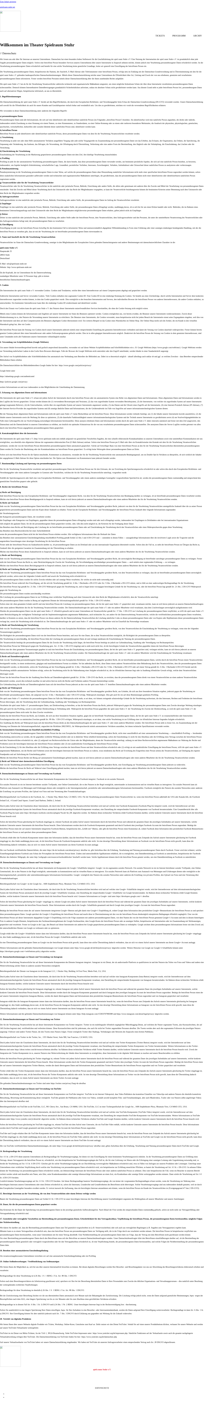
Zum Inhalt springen (8, 2)
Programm (179, 36)
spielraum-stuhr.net (7, 7)
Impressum (102, 1384)
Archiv (197, 36)
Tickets (160, 36)
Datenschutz (102, 1388)
